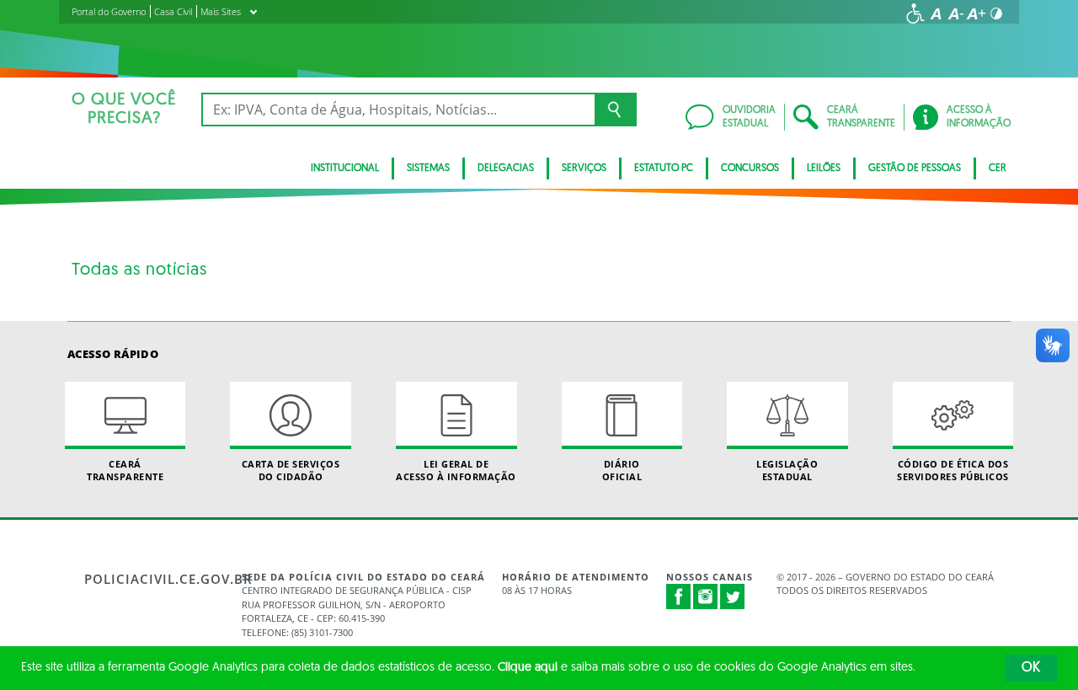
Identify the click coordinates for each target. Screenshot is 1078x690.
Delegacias (506, 168)
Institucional (345, 168)
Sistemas (428, 168)
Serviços (584, 168)
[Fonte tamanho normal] (936, 13)
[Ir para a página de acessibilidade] (915, 13)
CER (997, 168)
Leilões (824, 168)
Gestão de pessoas (914, 168)
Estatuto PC (663, 168)
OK (1031, 668)
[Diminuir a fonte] (956, 13)
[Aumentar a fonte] (976, 13)
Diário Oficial (622, 470)
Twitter (732, 596)
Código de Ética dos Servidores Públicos (953, 470)
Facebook (678, 596)
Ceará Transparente (125, 470)
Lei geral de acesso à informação (456, 470)
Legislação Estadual (787, 470)
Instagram (705, 596)
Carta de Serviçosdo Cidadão (291, 470)
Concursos (750, 168)
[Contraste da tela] (996, 13)
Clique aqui (528, 667)
